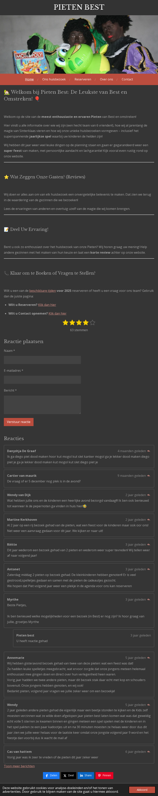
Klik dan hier (47, 305)
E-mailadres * (13, 370)
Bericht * (10, 390)
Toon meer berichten (19, 766)
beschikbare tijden (42, 291)
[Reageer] (149, 451)
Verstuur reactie (18, 422)
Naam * (9, 351)
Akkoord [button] (142, 790)
